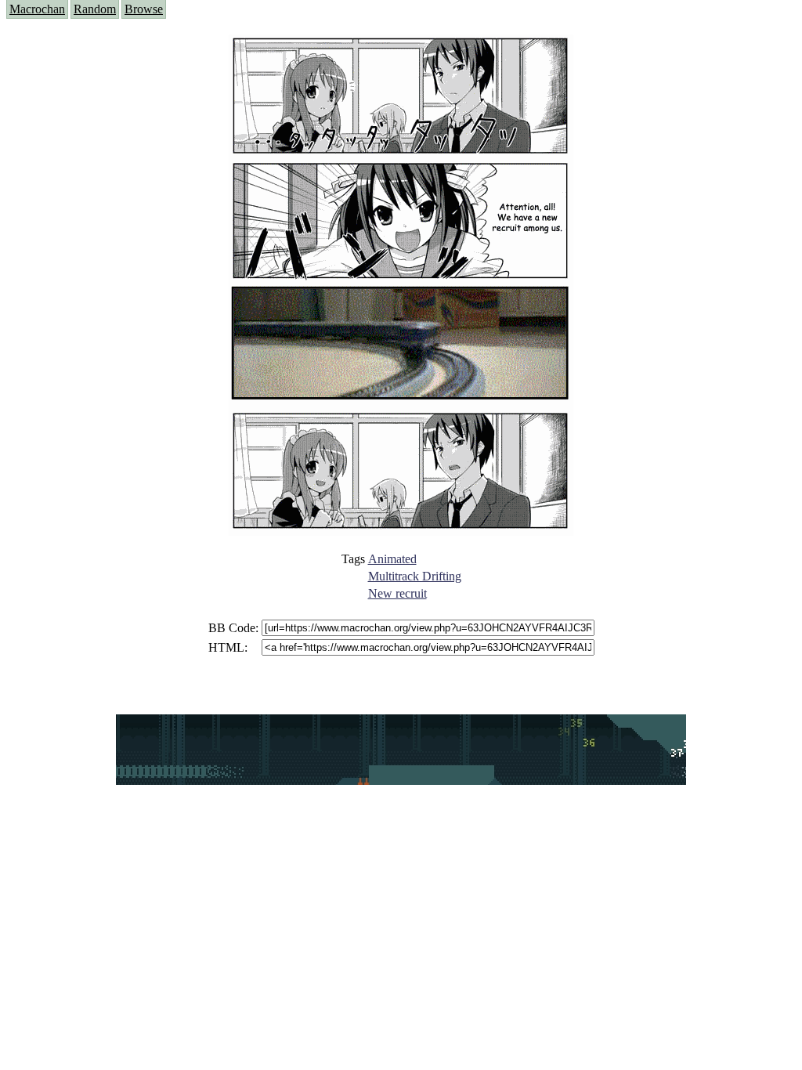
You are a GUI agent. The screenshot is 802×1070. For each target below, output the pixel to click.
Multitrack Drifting (414, 576)
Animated (392, 559)
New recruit (397, 593)
